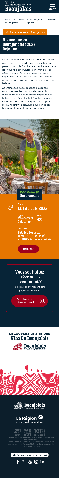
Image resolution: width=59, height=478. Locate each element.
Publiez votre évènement (26, 301)
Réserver (28, 249)
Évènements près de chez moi (32, 455)
